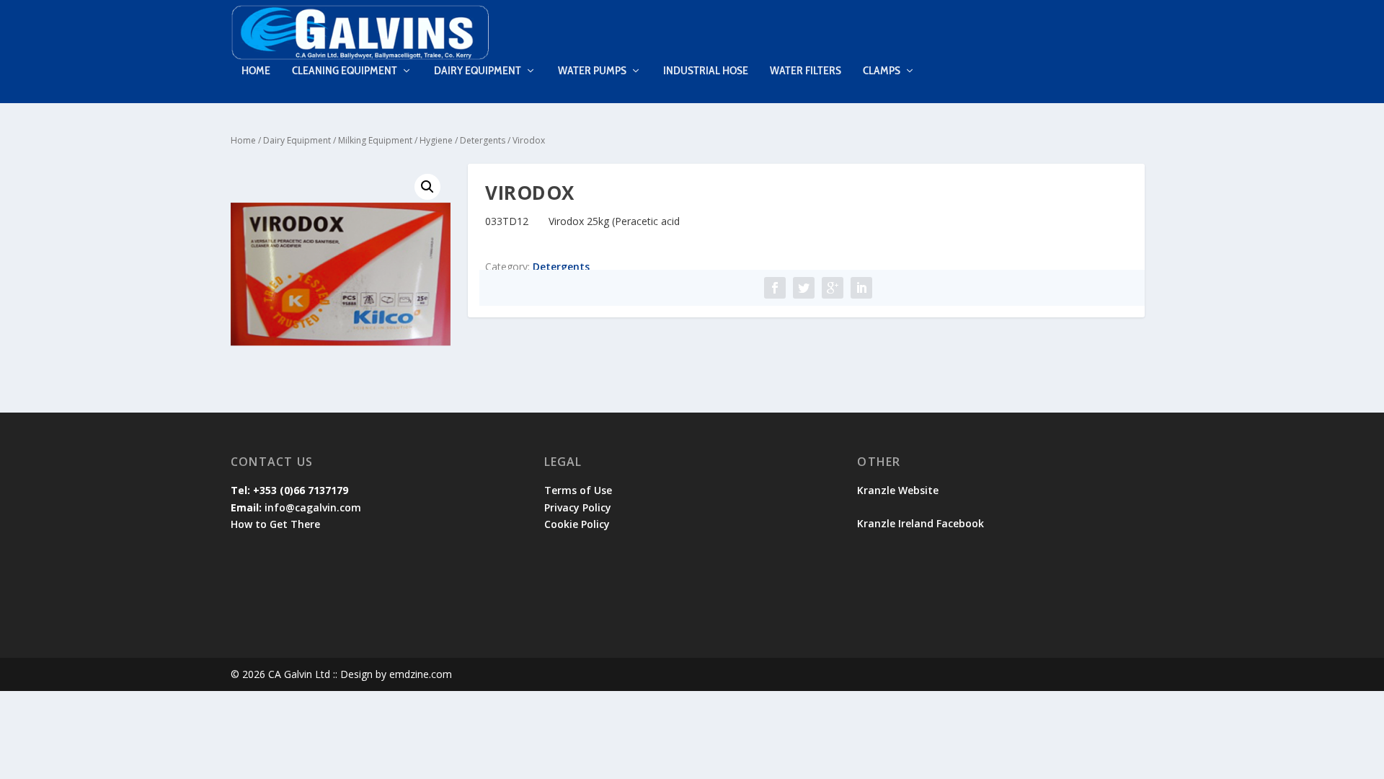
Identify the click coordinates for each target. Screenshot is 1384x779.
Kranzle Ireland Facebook (922, 523)
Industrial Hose (705, 71)
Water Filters (805, 71)
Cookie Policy (577, 524)
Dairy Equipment (477, 71)
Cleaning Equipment (344, 71)
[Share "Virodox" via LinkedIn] (861, 288)
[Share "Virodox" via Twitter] (804, 288)
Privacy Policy (577, 507)
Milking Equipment (375, 140)
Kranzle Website (898, 490)
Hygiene (436, 140)
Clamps (881, 71)
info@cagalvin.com (313, 507)
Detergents (482, 140)
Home (255, 71)
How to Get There (275, 524)
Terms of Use (578, 490)
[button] (427, 187)
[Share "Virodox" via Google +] (832, 288)
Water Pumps (592, 71)
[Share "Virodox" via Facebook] (775, 288)
